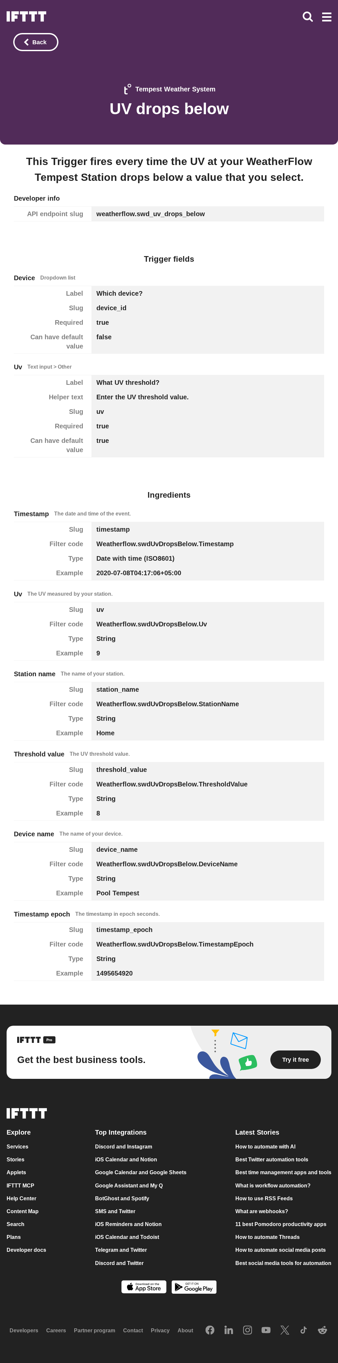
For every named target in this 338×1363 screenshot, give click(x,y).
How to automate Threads (267, 1237)
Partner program (94, 1330)
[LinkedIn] (229, 1330)
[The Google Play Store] (194, 1288)
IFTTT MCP (20, 1185)
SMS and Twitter (115, 1211)
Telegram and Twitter (121, 1250)
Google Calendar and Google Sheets (140, 1172)
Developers (24, 1330)
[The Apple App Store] (143, 1287)
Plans (14, 1237)
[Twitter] (285, 1330)
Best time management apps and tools (283, 1172)
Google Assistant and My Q (129, 1185)
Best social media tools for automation (283, 1263)
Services (17, 1146)
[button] (326, 17)
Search (15, 1224)
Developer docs (26, 1250)
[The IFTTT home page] (26, 16)
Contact (133, 1330)
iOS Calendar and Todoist (127, 1237)
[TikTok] (304, 1330)
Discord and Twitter (119, 1263)
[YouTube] (266, 1330)
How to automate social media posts (280, 1250)
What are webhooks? (261, 1211)
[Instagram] (248, 1330)
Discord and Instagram (123, 1146)
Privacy (160, 1330)
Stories (15, 1159)
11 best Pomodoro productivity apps (280, 1224)
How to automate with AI (265, 1146)
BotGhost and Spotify (122, 1198)
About (185, 1330)
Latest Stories (257, 1132)
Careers (56, 1330)
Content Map (23, 1211)
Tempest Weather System (175, 89)
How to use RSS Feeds (264, 1198)
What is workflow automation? (273, 1185)
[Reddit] (322, 1330)
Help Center (21, 1198)
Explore (19, 1132)
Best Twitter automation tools (271, 1159)
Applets (16, 1172)
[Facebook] (210, 1330)
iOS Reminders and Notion (128, 1224)
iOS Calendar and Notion (126, 1159)
